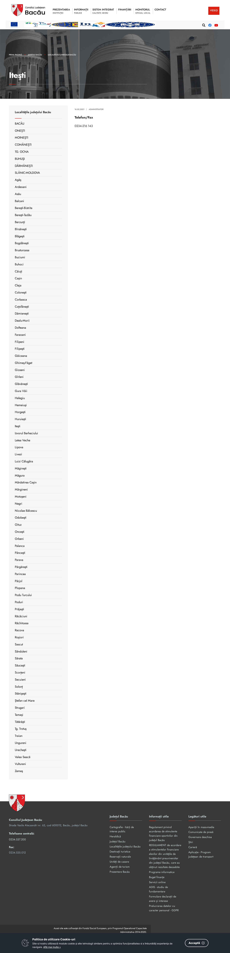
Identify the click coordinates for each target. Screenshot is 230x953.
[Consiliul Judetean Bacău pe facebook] (209, 25)
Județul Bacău (35, 54)
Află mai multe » (52, 947)
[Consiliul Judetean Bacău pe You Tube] (215, 25)
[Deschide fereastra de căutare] (203, 25)
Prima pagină (15, 54)
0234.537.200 (17, 839)
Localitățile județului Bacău (62, 54)
